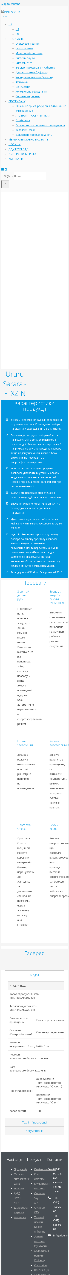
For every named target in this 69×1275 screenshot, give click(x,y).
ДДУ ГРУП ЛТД (17, 1197)
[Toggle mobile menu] (2, 169)
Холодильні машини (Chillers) (41, 1255)
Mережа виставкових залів (22, 1178)
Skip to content (10, 4)
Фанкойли (40, 1265)
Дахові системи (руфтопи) (40, 1241)
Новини (19, 1188)
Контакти (20, 1217)
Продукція (20, 1169)
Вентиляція (41, 1270)
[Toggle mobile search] (6, 169)
